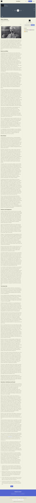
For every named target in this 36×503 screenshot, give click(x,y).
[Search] (26, 1)
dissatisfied (10, 436)
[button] (13, 10)
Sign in (34, 1)
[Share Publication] (27, 1)
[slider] (17, 16)
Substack (14, 501)
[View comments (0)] (34, 8)
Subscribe (30, 1)
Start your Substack (16, 499)
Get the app (21, 499)
